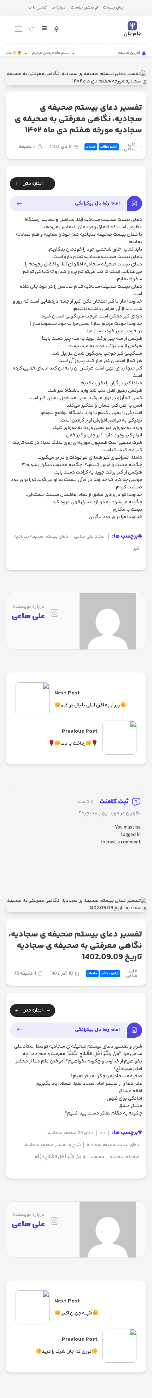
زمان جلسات (113, 8)
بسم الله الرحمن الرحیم (53, 53)
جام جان (132, 33)
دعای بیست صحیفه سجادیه (113, 1144)
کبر (136, 548)
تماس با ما (37, 8)
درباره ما (59, 8)
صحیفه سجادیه (124, 1157)
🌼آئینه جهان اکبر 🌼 (76, 1313)
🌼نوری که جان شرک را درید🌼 (67, 1352)
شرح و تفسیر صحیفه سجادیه (52, 1144)
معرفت (97, 1157)
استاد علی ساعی (90, 536)
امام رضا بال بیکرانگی (97, 203)
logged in (131, 835)
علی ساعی (130, 147)
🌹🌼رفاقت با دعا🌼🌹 (73, 743)
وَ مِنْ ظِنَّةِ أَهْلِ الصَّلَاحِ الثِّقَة (60, 1157)
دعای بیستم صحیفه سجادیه (41, 536)
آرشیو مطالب (108, 146)
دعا (102, 1132)
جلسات (91, 146)
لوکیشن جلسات (84, 8)
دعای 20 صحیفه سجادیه (70, 1132)
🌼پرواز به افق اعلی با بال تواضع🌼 (90, 705)
